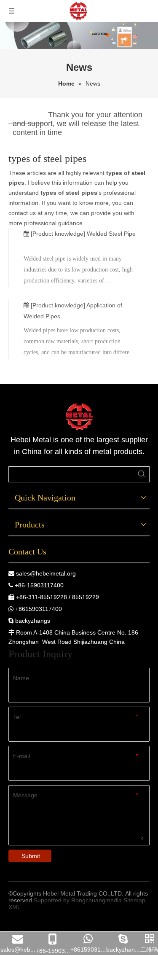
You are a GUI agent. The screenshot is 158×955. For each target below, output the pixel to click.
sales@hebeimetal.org (46, 573)
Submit (30, 856)
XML (14, 907)
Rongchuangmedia (96, 900)
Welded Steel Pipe (111, 233)
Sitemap (134, 900)
